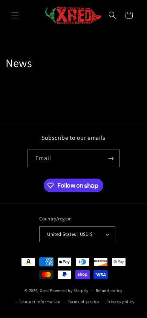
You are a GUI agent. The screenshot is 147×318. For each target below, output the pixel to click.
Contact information (40, 301)
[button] (15, 15)
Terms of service (84, 301)
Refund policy (109, 290)
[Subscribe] (111, 158)
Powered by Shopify (69, 290)
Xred (44, 290)
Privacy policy (120, 301)
